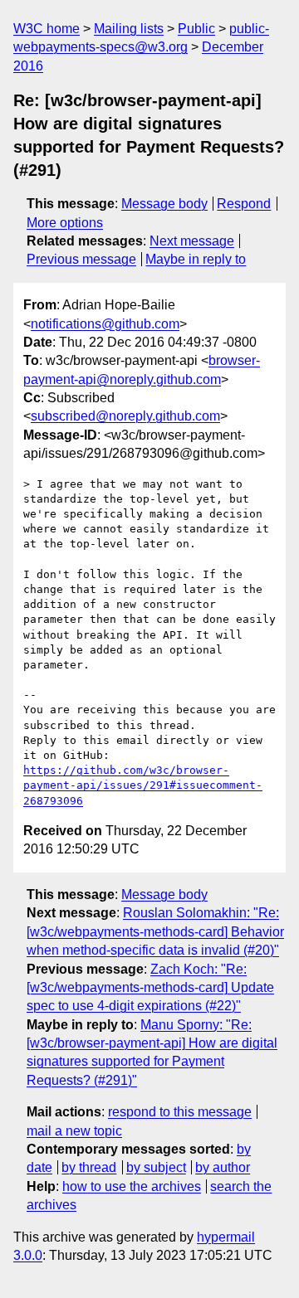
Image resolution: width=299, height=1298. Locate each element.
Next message (192, 241)
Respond (244, 204)
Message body (164, 204)
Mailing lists (129, 29)
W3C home (46, 29)
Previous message (81, 259)
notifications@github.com (105, 324)
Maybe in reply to (195, 259)
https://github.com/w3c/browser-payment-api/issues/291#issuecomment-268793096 (142, 785)
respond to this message (180, 1112)
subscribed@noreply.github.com (125, 416)
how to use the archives (131, 1186)
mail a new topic (74, 1131)
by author (222, 1167)
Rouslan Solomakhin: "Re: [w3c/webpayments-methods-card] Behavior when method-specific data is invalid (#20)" (155, 931)
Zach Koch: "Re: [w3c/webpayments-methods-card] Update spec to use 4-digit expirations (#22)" (150, 988)
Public (196, 29)
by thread (88, 1167)
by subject (156, 1167)
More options (65, 223)
